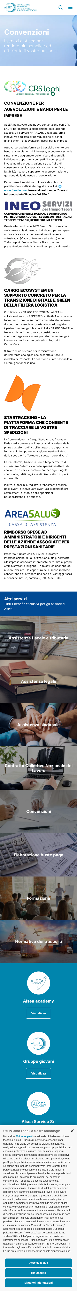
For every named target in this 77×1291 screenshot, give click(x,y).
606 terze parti (24, 1136)
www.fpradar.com (16, 190)
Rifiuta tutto (38, 1272)
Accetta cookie (38, 1262)
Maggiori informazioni (38, 1282)
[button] (72, 1130)
